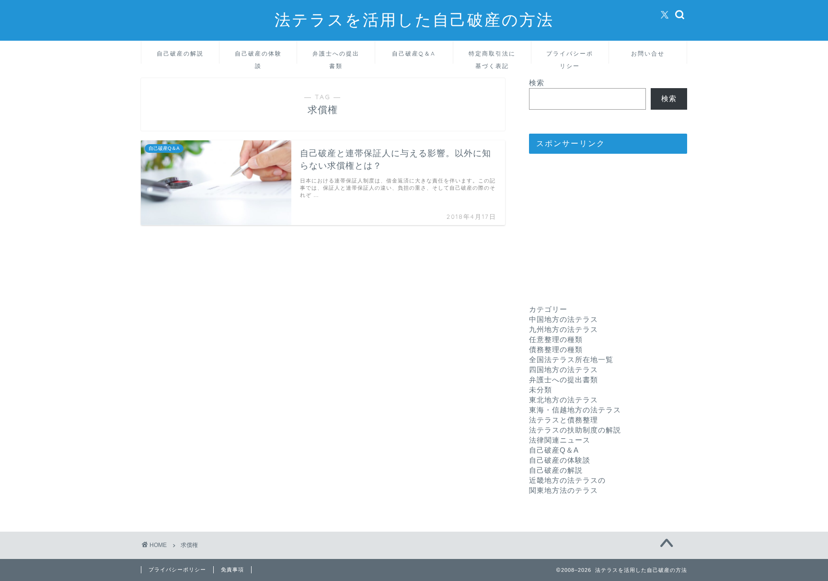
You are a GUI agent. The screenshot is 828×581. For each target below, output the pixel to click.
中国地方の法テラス (563, 319)
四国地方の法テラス (563, 369)
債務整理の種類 (556, 349)
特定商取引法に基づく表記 (492, 57)
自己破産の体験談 (258, 57)
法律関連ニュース (559, 440)
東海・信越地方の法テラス (575, 410)
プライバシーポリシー (569, 57)
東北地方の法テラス (563, 400)
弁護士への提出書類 (335, 57)
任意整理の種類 (556, 339)
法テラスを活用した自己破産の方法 (414, 19)
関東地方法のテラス (563, 490)
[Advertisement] (608, 221)
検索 (536, 83)
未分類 (540, 390)
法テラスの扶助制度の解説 (575, 430)
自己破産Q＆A (414, 53)
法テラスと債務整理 (563, 420)
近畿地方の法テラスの (567, 480)
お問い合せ (648, 53)
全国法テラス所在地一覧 (571, 359)
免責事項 (232, 569)
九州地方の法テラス (563, 329)
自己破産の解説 (180, 53)
